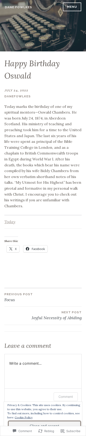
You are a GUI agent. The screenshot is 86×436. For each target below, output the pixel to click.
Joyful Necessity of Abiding (57, 315)
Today (9, 221)
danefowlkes (17, 96)
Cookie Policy (24, 417)
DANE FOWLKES (18, 7)
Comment (65, 397)
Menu (72, 6)
